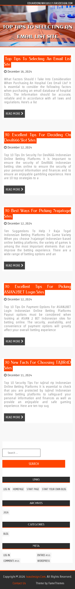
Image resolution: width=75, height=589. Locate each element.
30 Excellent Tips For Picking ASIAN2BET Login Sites (37, 289)
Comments (11, 560)
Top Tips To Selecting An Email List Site (37, 61)
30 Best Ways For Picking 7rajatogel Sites (37, 213)
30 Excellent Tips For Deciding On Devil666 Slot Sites (37, 137)
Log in (6, 489)
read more (13, 113)
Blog (5, 533)
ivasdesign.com (36, 576)
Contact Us (19, 583)
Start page (33, 489)
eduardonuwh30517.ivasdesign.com (50, 3)
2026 (6, 512)
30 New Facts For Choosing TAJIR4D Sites (37, 365)
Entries (43, 555)
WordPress (43, 560)
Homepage (18, 489)
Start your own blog (54, 489)
